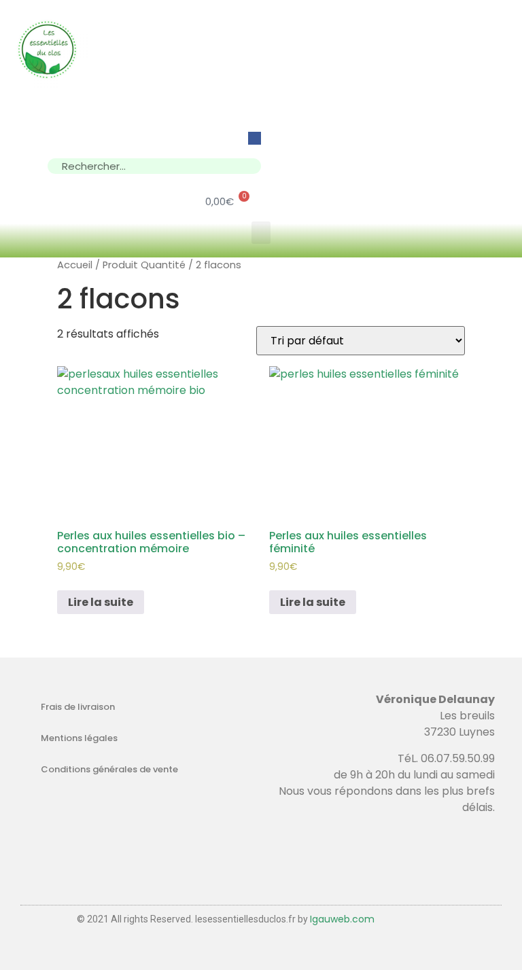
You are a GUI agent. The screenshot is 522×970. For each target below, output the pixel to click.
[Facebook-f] (254, 138)
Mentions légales (79, 738)
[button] (261, 232)
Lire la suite (100, 602)
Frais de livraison (78, 706)
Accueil (74, 265)
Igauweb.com (342, 919)
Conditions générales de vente (109, 769)
